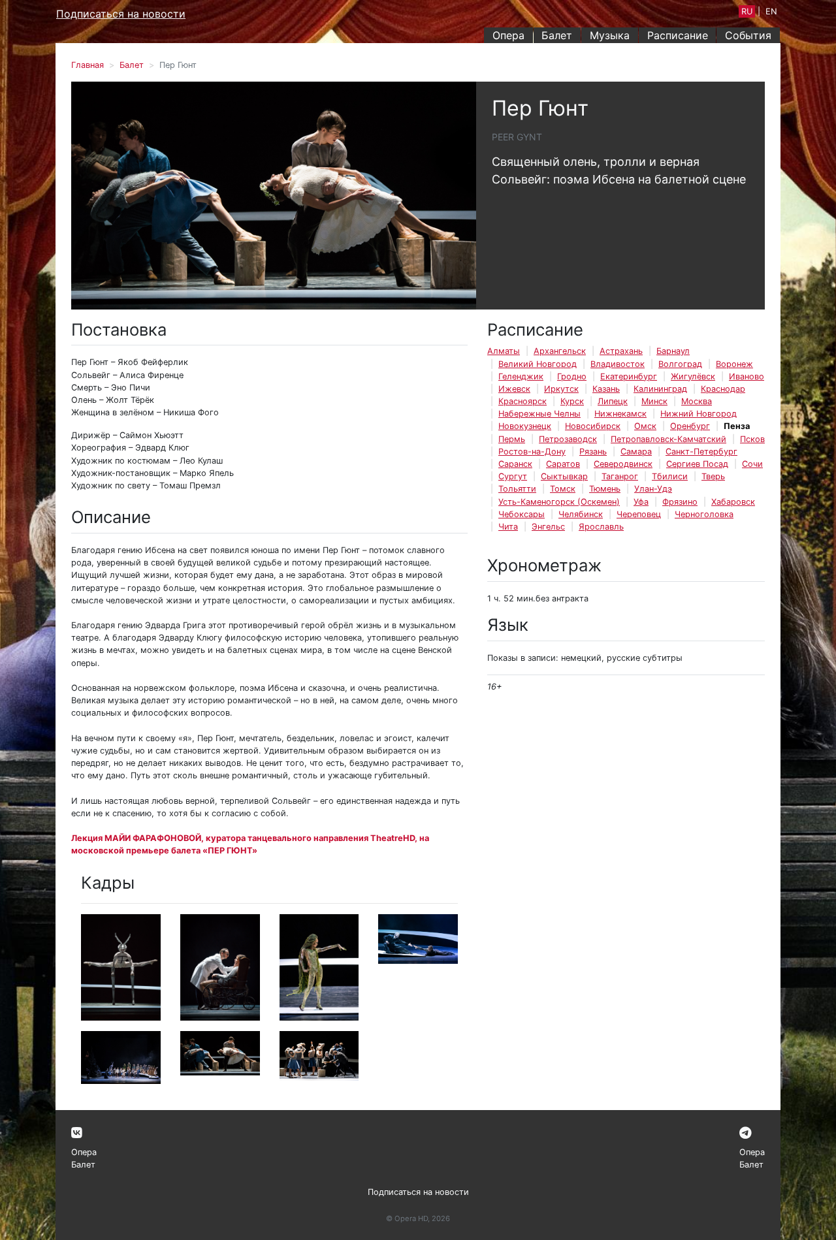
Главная (87, 65)
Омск (645, 426)
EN (771, 11)
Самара (636, 451)
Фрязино (680, 502)
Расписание (677, 35)
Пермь (511, 439)
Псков (752, 439)
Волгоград (680, 364)
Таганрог (620, 476)
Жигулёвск (693, 376)
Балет (556, 35)
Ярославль (601, 527)
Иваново (746, 376)
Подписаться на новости (120, 13)
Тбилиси (670, 476)
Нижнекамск (620, 414)
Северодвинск (623, 464)
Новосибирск (592, 426)
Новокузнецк (524, 426)
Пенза (737, 426)
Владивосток (617, 364)
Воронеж (734, 364)
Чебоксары (521, 514)
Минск (654, 401)
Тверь (713, 476)
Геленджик (520, 376)
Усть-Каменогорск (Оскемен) (559, 502)
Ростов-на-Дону (532, 451)
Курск (572, 401)
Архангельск (560, 351)
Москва (696, 401)
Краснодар (723, 389)
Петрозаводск (568, 439)
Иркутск (561, 389)
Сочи (752, 464)
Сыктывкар (564, 476)
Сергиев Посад (697, 464)
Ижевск (514, 389)
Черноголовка (704, 514)
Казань (606, 389)
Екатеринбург (628, 376)
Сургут (512, 476)
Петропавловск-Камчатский (668, 439)
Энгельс (548, 527)
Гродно (572, 376)
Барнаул (673, 351)
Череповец (639, 514)
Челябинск (580, 514)
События (748, 35)
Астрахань (621, 351)
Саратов (563, 464)
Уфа (641, 502)
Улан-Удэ (653, 489)
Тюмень (604, 489)
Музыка (610, 35)
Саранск (515, 464)
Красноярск (522, 401)
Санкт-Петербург (701, 451)
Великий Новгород (537, 364)
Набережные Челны (539, 414)
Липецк (613, 401)
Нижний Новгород (698, 414)
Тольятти (517, 489)
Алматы (503, 351)
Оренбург (690, 426)
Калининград (660, 389)
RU (746, 11)
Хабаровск (733, 502)
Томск (562, 489)
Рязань (593, 451)
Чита (508, 527)
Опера (508, 35)
